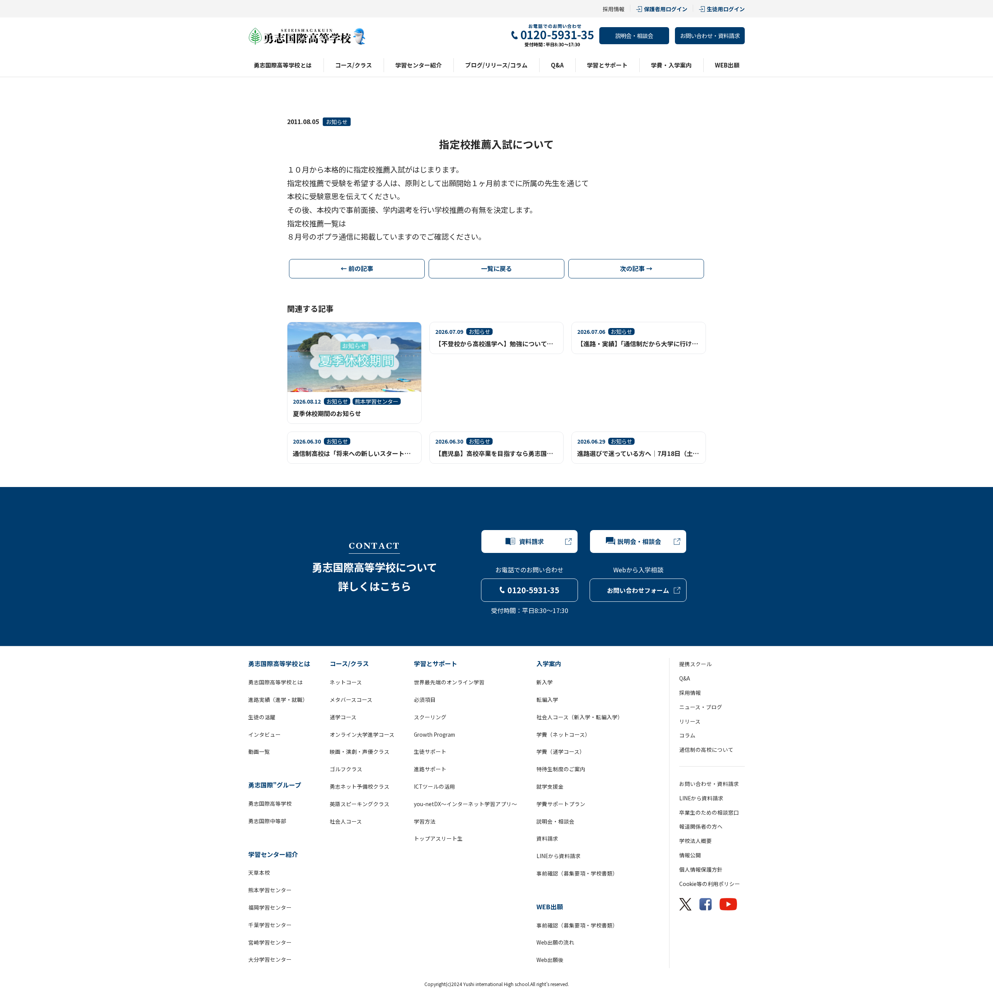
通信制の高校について (706, 749)
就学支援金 (550, 786)
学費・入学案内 (671, 65)
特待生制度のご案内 (560, 769)
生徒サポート (430, 751)
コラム (687, 735)
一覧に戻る (496, 268)
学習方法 (425, 821)
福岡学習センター (270, 907)
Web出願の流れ (555, 942)
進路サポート (430, 769)
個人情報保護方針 (701, 869)
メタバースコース (351, 699)
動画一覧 (259, 751)
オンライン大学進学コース (362, 734)
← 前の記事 (357, 268)
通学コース (343, 717)
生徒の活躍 (261, 717)
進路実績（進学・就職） (278, 699)
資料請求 (547, 838)
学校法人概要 (695, 841)
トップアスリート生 (438, 838)
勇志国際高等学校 (270, 803)
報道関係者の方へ (701, 826)
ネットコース (346, 682)
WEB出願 (727, 65)
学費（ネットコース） (563, 734)
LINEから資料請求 (558, 856)
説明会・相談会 (634, 35)
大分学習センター (270, 959)
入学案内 (548, 663)
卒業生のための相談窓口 (709, 812)
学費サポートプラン (560, 804)
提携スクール (695, 664)
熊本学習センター (270, 890)
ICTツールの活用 (434, 786)
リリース (690, 721)
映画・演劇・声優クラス (359, 751)
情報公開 (690, 855)
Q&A (557, 65)
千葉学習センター (270, 925)
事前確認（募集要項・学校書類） (577, 873)
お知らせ (337, 122)
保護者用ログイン (665, 9)
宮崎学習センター (270, 942)
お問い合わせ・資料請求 (710, 35)
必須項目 (425, 699)
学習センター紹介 (418, 65)
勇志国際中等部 (267, 821)
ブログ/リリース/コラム (496, 65)
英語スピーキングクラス (359, 804)
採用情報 (614, 9)
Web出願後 (550, 960)
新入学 (544, 682)
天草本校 (259, 872)
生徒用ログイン (726, 9)
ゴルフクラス (346, 769)
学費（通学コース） (560, 751)
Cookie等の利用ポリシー (709, 884)
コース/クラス (353, 65)
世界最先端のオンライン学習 (449, 682)
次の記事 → (636, 268)
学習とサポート (607, 65)
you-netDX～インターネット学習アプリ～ (465, 804)
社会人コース (346, 821)
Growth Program (434, 734)
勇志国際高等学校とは (283, 65)
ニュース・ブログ (700, 707)
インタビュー (264, 734)
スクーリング (430, 717)
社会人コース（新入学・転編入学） (579, 717)
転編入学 (547, 699)
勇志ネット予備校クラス (359, 786)
